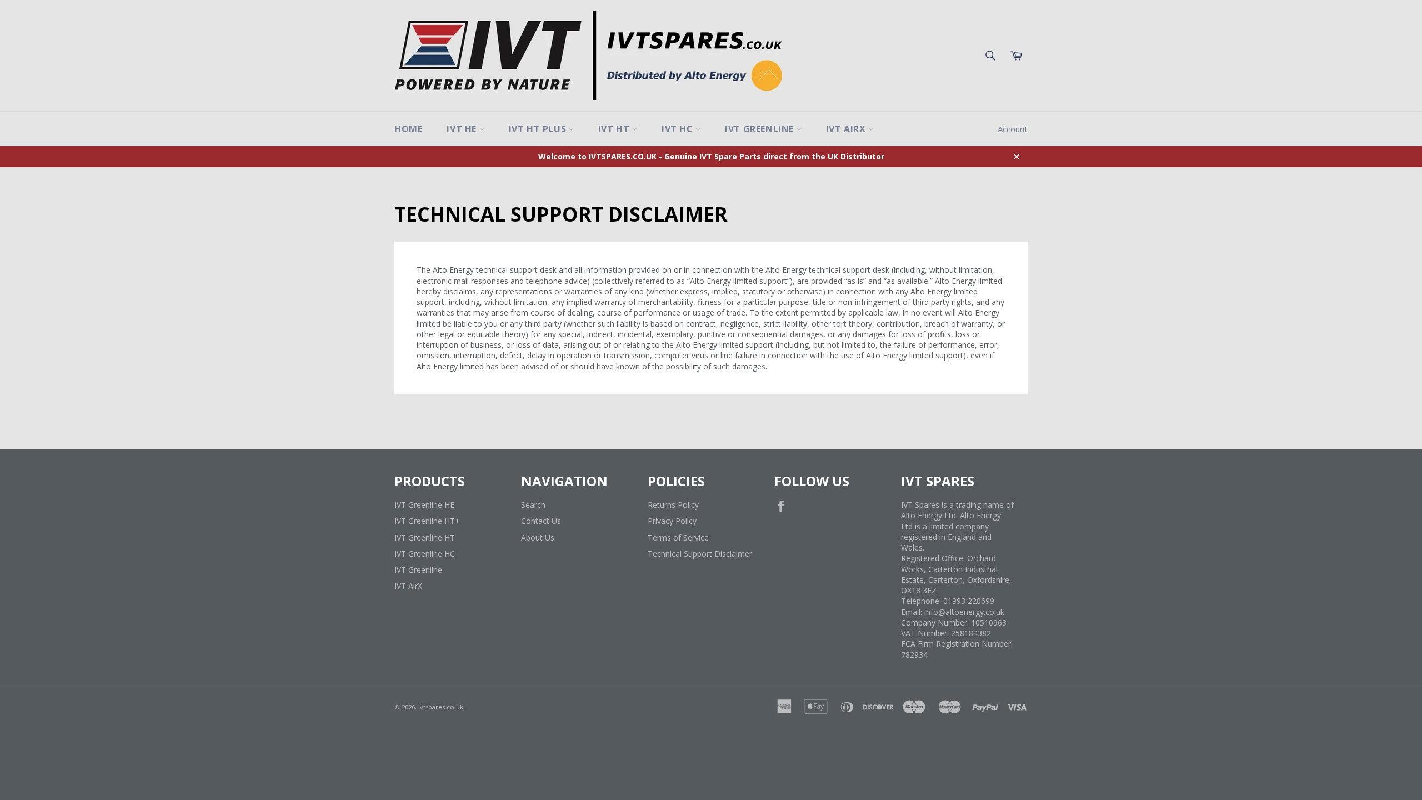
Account (1013, 128)
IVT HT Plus (539, 129)
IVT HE (463, 129)
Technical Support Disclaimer (700, 553)
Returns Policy (673, 504)
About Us (537, 537)
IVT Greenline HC (424, 553)
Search (533, 504)
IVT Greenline (760, 129)
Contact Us (541, 521)
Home (408, 129)
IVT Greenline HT (424, 537)
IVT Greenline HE (424, 504)
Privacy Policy (672, 521)
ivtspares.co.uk (440, 707)
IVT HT (615, 129)
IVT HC (678, 129)
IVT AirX (847, 129)
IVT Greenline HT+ (427, 521)
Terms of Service (678, 537)
